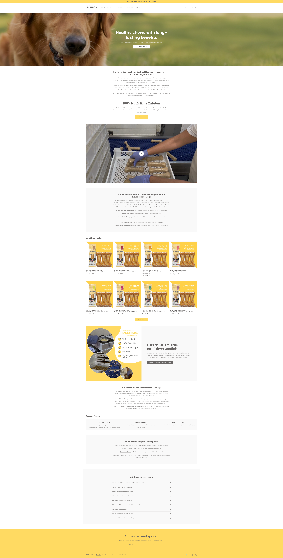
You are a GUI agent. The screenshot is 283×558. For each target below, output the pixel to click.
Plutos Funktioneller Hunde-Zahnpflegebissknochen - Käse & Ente (97, 311)
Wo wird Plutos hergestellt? (141, 509)
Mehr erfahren (141, 117)
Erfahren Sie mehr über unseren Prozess (160, 362)
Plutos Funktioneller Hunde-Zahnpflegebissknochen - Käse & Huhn (97, 271)
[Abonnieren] (153, 544)
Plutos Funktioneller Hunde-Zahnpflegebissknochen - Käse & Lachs (181, 271)
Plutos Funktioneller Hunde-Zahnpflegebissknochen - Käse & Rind (125, 271)
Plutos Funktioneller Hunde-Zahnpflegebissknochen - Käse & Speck (125, 311)
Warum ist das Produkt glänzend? (141, 487)
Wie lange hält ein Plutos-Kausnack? (141, 514)
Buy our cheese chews (142, 46)
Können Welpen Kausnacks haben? (141, 496)
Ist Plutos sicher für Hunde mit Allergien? (141, 518)
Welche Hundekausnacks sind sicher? (141, 492)
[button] (189, 7)
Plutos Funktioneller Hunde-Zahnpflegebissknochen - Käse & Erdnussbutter (151, 272)
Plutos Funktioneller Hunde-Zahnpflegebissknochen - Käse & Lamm (153, 311)
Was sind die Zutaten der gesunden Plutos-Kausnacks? (141, 483)
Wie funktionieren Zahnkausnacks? (141, 500)
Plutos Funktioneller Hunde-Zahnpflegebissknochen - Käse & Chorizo (181, 311)
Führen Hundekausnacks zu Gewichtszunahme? (141, 505)
